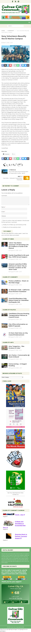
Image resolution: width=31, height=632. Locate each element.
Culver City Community (10, 277)
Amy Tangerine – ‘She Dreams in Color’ (16, 347)
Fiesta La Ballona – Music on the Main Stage (19, 282)
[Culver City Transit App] (15, 489)
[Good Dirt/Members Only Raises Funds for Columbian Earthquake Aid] (5, 300)
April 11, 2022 (6, 42)
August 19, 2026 (14, 271)
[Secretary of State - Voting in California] (15, 506)
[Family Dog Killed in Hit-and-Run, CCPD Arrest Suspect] (5, 256)
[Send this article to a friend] (13, 65)
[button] (29, 22)
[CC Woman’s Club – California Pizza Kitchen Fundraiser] (5, 291)
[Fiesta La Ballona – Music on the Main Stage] (5, 282)
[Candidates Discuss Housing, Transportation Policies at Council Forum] (5, 315)
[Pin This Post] (10, 65)
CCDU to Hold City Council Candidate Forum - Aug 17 (21, 517)
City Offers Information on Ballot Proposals (18, 325)
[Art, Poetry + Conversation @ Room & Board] (5, 356)
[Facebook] (12, 1)
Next (27, 18)
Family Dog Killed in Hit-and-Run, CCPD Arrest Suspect (19, 256)
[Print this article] (15, 65)
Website (4, 216)
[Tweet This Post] (5, 65)
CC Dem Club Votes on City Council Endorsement (18, 334)
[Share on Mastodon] (20, 65)
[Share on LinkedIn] (8, 65)
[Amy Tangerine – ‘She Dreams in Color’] (5, 348)
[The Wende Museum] (15, 447)
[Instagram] (18, 1)
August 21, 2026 (14, 250)
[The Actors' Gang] (15, 166)
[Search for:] (15, 26)
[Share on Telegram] (23, 65)
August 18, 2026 (14, 328)
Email (3, 211)
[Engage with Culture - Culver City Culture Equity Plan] (15, 427)
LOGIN (22, 627)
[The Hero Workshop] (15, 468)
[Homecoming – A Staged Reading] (5, 365)
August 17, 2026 (14, 293)
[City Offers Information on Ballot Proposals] (5, 325)
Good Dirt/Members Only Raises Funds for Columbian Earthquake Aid (19, 300)
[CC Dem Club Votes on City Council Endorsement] (5, 334)
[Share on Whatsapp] (18, 65)
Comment (4, 195)
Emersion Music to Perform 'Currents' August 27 (21, 541)
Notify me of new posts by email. (12, 227)
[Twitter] (15, 1)
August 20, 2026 (14, 319)
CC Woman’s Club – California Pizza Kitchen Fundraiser (19, 290)
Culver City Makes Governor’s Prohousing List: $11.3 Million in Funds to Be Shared (19, 245)
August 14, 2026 (14, 304)
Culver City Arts (8, 342)
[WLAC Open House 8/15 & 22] (15, 406)
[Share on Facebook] (3, 65)
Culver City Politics (9, 309)
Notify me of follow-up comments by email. (14, 224)
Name (3, 207)
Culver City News (8, 239)
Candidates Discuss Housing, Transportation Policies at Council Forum (19, 315)
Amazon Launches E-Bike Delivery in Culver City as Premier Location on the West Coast (18, 266)
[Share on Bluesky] (25, 65)
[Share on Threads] (28, 65)
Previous (3, 18)
